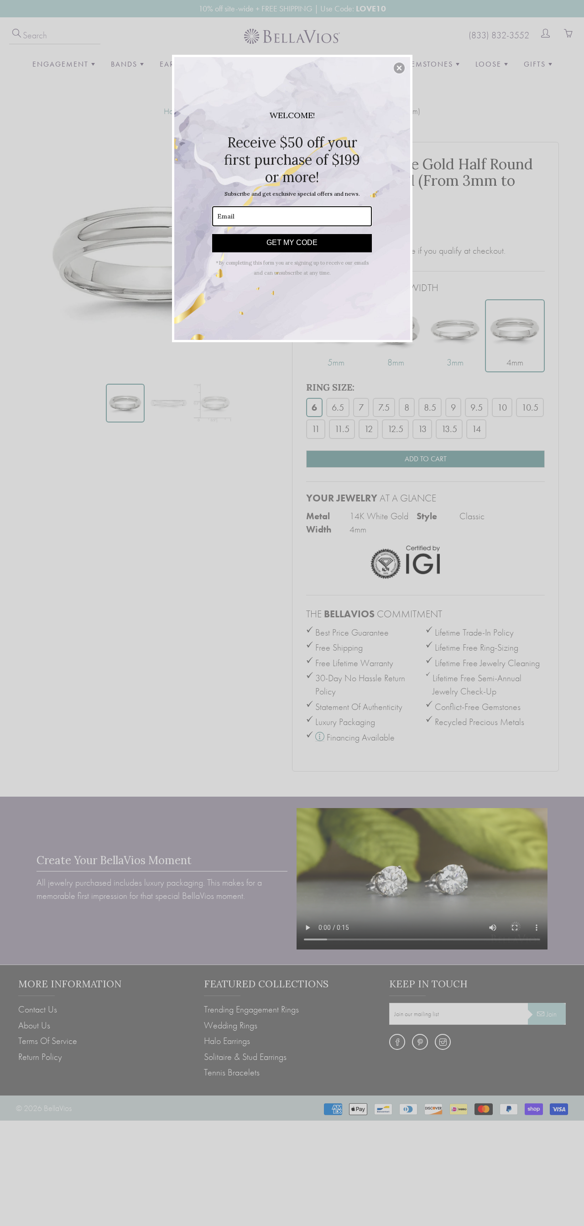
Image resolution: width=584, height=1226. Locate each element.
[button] (399, 68)
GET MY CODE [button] (292, 242)
